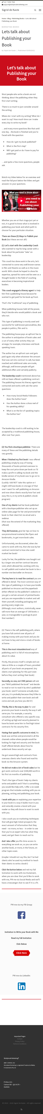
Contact (19, 1039)
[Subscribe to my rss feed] (21, 1109)
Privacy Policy (19, 1041)
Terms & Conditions (19, 1044)
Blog (9, 18)
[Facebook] (21, 914)
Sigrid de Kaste (10, 50)
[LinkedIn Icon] (21, 986)
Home (4, 18)
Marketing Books (18, 18)
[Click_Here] (21, 953)
